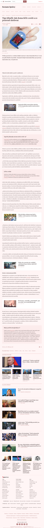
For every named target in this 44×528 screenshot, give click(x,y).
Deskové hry (35, 507)
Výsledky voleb (4, 483)
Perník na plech (4, 498)
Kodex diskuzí (23, 517)
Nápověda (19, 513)
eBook (34, 24)
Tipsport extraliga (32, 483)
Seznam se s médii (16, 517)
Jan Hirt (17, 483)
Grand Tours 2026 (18, 487)
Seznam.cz (40, 1)
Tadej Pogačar (18, 484)
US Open (31, 484)
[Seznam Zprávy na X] (19, 524)
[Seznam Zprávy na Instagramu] (22, 524)
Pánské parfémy (24, 508)
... (41, 11)
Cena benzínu (28, 501)
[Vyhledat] (25, 1)
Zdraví (30, 350)
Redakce (27, 513)
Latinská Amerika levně (19, 496)
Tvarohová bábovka (5, 495)
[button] (22, 38)
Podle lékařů (6, 139)
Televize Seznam (9, 517)
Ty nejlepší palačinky (5, 491)
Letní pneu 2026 (32, 491)
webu (14, 176)
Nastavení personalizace (21, 519)
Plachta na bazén (13, 503)
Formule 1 (31, 486)
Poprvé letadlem (18, 492)
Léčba (20, 350)
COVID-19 (16, 350)
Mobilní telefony (13, 507)
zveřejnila (6, 177)
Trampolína (18, 503)
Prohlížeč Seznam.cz (33, 515)
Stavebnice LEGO (19, 507)
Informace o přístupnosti (11, 515)
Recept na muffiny (5, 492)
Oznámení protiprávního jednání (22, 515)
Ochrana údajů (36, 513)
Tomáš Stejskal (24, 447)
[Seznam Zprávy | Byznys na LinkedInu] (26, 524)
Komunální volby (5, 487)
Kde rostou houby (23, 501)
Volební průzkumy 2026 (6, 482)
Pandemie (33, 350)
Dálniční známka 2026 (33, 492)
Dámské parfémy (25, 507)
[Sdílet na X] (41, 347)
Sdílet (38, 24)
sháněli (23, 82)
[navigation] (1, 1)
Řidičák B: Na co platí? (33, 495)
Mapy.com (11, 501)
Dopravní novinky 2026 (33, 494)
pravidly (28, 277)
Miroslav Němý (24, 436)
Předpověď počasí (16, 501)
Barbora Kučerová (24, 414)
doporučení (12, 330)
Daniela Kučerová (25, 425)
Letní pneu (30, 507)
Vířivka (22, 505)
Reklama (31, 513)
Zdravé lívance (4, 494)
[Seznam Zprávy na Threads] (24, 524)
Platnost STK (32, 498)
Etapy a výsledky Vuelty (20, 482)
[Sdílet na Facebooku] (39, 347)
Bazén (9, 503)
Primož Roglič (18, 486)
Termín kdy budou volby (6, 484)
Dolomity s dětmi (18, 498)
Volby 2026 (4, 480)
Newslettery (28, 517)
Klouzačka (26, 503)
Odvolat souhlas (34, 517)
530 (41, 24)
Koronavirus (12, 350)
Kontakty (23, 513)
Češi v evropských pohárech (35, 501)
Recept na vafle (4, 496)
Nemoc (26, 350)
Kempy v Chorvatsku (19, 491)
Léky (23, 350)
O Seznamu (11, 513)
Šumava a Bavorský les (19, 494)
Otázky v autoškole (33, 496)
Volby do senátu (4, 486)
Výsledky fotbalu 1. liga (33, 482)
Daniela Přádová (6, 23)
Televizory (39, 507)
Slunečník (22, 503)
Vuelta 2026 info (18, 480)
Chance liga (31, 480)
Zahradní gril (39, 503)
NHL (30, 487)
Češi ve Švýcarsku (19, 495)
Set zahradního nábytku (32, 503)
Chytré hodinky (18, 508)
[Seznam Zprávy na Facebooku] (17, 524)
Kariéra (15, 513)
